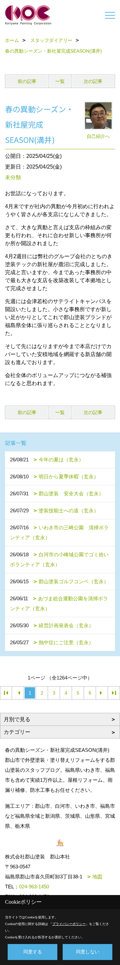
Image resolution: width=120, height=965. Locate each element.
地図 (97, 876)
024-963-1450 (34, 886)
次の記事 (93, 81)
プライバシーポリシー (69, 924)
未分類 (13, 177)
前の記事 (27, 81)
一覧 (60, 81)
